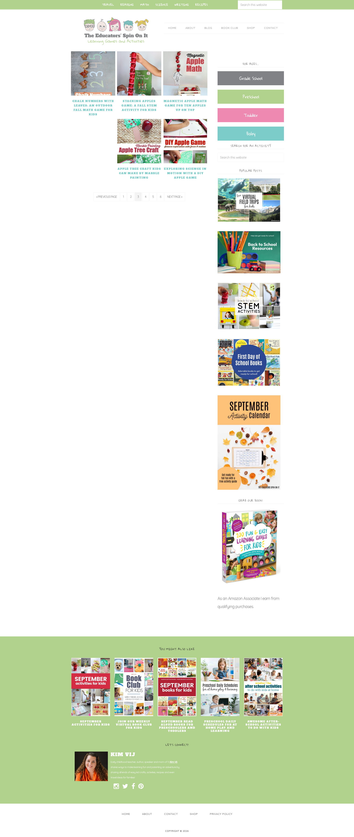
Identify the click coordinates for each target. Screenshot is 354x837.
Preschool (251, 97)
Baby (250, 134)
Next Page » (174, 197)
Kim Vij (173, 762)
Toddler (251, 115)
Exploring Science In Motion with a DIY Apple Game (185, 173)
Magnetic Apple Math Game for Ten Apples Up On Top (185, 105)
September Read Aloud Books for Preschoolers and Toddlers (177, 726)
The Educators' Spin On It (116, 31)
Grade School (250, 78)
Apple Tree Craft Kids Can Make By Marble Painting (139, 173)
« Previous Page (106, 197)
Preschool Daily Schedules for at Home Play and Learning (220, 726)
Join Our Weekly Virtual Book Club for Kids (134, 725)
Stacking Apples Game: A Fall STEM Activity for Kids (139, 105)
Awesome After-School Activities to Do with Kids (263, 725)
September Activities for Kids (91, 723)
